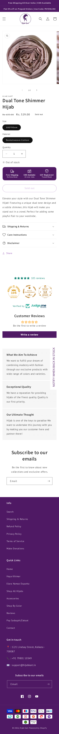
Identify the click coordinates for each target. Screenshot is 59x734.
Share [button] (9, 253)
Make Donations (15, 548)
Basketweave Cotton (19, 140)
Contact (11, 627)
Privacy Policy (14, 533)
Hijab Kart (24, 728)
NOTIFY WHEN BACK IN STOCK (53, 367)
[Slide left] (22, 90)
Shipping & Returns (17, 519)
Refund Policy (14, 526)
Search (10, 511)
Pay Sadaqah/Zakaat (18, 620)
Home (10, 569)
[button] (4, 18)
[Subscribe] (48, 481)
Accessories (13, 598)
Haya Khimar (13, 576)
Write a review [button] (29, 334)
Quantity (6, 147)
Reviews (11, 613)
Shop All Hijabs (15, 591)
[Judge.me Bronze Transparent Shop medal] (29, 291)
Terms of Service (15, 541)
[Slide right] (36, 90)
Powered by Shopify (38, 728)
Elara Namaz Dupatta (18, 583)
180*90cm (13, 128)
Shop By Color (14, 605)
